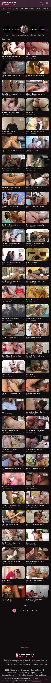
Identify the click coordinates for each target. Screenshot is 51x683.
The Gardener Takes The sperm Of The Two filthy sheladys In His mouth (35, 449)
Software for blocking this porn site (16, 664)
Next (25, 605)
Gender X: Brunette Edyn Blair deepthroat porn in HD (35, 524)
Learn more (36, 681)
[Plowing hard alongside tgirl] (37, 219)
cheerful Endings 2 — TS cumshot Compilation (35, 561)
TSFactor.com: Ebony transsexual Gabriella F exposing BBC (35, 431)
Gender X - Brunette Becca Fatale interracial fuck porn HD (35, 580)
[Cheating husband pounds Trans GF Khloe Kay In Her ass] (37, 69)
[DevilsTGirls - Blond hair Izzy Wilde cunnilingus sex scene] (13, 350)
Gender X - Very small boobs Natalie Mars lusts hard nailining (11, 393)
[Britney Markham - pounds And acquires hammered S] (13, 462)
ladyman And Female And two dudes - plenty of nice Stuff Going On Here (11, 206)
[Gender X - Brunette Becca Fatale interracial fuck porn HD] (37, 574)
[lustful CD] (13, 369)
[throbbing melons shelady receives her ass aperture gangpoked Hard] (37, 200)
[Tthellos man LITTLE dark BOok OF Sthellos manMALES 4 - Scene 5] (37, 499)
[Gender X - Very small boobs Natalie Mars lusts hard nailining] (13, 387)
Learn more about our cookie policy (35, 662)
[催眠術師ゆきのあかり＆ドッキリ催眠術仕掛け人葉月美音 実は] (13, 256)
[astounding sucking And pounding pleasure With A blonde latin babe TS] (37, 125)
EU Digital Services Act (25, 675)
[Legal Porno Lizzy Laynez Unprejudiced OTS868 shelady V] (37, 593)
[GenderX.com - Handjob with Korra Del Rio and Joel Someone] (13, 443)
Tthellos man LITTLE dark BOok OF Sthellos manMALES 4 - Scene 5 (35, 505)
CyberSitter (43, 664)
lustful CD (5, 374)
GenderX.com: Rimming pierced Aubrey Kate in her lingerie (11, 281)
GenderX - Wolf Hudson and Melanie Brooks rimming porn (35, 356)
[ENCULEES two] (37, 51)
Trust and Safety (41, 675)
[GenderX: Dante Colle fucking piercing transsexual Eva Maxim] (37, 238)
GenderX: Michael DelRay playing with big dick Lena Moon (35, 412)
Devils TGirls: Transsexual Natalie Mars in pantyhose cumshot (35, 187)
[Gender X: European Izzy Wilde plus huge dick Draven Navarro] (13, 331)
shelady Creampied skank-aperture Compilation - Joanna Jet (11, 431)
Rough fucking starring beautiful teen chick (11, 300)
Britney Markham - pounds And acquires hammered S (11, 468)
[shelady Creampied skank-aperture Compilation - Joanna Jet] (13, 425)
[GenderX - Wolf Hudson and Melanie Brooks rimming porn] (37, 350)
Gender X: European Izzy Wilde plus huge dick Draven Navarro (11, 337)
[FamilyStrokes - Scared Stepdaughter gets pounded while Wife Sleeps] (13, 69)
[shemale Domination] (37, 387)
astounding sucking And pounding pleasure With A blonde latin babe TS (35, 131)
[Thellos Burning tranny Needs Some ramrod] (13, 181)
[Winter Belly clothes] (13, 125)
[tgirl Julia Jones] (13, 593)
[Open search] (41, 3)
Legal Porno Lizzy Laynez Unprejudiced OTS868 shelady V (35, 599)
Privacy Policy (24, 672)
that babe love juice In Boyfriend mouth (11, 113)
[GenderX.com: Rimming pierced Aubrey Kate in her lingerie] (13, 275)
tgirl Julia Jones (7, 599)
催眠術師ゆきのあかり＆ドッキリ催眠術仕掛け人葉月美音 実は (11, 262)
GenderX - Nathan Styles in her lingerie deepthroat (11, 225)
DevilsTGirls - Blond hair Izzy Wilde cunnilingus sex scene (11, 356)
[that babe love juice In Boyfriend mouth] (13, 107)
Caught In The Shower (33, 337)
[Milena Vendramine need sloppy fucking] (13, 518)
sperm (4, 412)
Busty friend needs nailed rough (11, 94)
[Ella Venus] (37, 107)
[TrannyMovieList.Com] (8, 3)
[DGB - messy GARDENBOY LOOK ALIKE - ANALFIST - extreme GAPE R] (13, 144)
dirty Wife (29, 374)
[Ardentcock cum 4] (13, 481)
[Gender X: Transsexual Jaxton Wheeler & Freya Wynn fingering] (13, 556)
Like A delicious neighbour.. (35, 94)
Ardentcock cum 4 (8, 487)
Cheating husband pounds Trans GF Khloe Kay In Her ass (35, 75)
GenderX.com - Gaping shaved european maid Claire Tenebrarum (11, 543)
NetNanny (34, 664)
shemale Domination (33, 393)
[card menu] (23, 57)
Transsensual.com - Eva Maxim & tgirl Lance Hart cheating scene (11, 169)
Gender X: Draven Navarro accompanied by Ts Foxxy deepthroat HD (35, 468)
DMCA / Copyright (12, 670)
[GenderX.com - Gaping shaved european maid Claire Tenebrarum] (13, 537)
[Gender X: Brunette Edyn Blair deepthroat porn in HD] (37, 518)
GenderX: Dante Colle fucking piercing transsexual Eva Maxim (35, 243)
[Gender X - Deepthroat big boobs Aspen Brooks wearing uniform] (13, 499)
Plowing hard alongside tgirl (35, 225)
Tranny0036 (30, 487)
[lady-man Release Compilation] (13, 238)
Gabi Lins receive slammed (35, 169)
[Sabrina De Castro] (37, 144)
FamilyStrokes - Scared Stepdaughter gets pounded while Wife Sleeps (11, 75)
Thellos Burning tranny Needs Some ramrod (11, 187)
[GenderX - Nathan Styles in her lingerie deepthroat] (13, 219)
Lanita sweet (30, 543)
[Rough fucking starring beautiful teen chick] (13, 294)
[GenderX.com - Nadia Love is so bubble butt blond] (37, 294)
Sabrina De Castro (32, 150)
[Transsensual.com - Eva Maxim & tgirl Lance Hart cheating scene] (13, 163)
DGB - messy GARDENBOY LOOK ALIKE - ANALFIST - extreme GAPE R (11, 150)
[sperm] (13, 406)
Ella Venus (29, 113)
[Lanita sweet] (37, 537)
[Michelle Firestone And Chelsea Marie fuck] (13, 51)
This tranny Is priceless (34, 318)
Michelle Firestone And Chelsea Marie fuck (11, 56)
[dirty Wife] (37, 369)
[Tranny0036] (37, 481)
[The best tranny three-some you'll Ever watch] (13, 312)
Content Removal (37, 670)
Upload (34, 672)
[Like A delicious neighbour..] (37, 88)
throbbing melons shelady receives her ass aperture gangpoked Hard (35, 206)
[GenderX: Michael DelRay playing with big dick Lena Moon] (37, 406)
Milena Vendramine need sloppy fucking (11, 524)
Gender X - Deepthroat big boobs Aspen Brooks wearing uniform (11, 505)
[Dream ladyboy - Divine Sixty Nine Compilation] (37, 275)
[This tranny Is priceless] (37, 312)
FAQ (40, 672)
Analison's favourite (32, 262)
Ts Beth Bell (6, 580)
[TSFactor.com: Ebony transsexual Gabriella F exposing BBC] (37, 425)
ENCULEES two (31, 56)
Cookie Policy (12, 672)
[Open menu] (47, 3)
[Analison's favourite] (37, 256)
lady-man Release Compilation (11, 243)
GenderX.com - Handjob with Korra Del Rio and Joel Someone (11, 449)
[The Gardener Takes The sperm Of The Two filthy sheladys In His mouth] (37, 443)
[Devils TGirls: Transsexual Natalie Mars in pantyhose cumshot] (37, 181)
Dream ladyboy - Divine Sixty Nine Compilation (35, 281)
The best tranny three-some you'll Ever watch (11, 318)
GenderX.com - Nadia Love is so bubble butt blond (35, 300)
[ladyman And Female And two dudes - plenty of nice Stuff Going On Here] (13, 200)
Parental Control (8, 675)
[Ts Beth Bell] (13, 574)
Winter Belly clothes (9, 131)
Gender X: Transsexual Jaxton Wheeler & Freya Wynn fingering (11, 561)
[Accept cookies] (47, 679)
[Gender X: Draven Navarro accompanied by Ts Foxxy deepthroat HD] (37, 462)
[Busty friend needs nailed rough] (13, 88)
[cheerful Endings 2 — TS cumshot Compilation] (37, 556)
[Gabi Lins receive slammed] (37, 163)
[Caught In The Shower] (37, 331)
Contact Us (25, 670)
